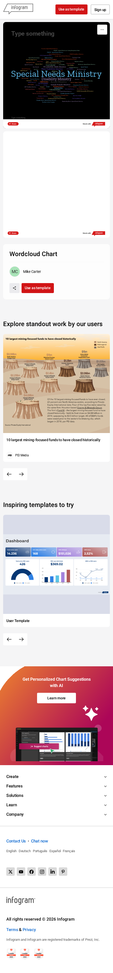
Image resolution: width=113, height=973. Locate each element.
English (11, 851)
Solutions (14, 795)
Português (40, 851)
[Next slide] (21, 474)
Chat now (39, 841)
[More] (102, 30)
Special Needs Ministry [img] (56, 73)
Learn (11, 804)
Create (12, 776)
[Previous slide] (9, 474)
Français (69, 851)
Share (14, 124)
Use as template (72, 9)
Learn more (56, 698)
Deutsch (25, 851)
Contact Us (16, 841)
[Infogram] (18, 9)
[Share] (14, 288)
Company (15, 814)
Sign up (100, 10)
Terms (12, 929)
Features (14, 785)
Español (55, 851)
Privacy (29, 929)
